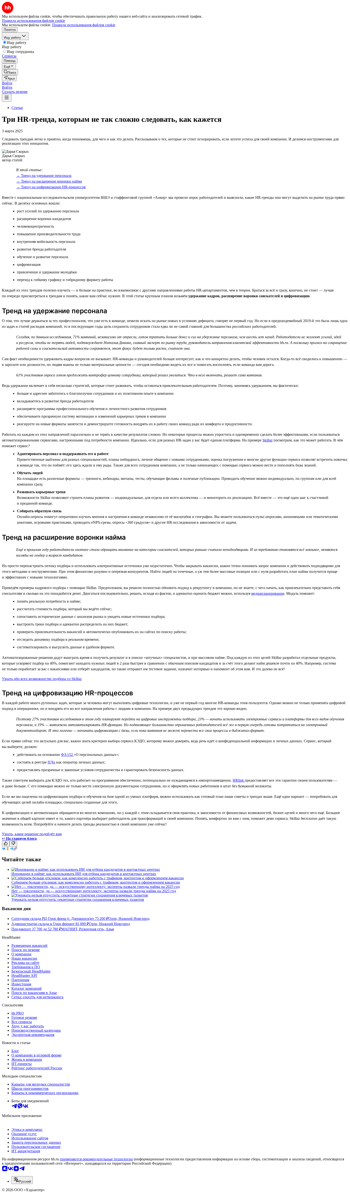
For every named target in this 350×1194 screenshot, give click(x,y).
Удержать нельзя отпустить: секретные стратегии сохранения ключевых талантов (77, 899)
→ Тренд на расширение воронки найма (49, 181)
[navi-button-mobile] (6, 98)
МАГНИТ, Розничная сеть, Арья (87, 929)
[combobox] (22, 1180)
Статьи (17, 108)
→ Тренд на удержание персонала (43, 176)
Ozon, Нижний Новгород (129, 919)
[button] (7, 83)
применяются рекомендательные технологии (96, 1159)
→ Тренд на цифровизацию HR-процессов (51, 187)
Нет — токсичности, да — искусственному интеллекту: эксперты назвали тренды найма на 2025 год (93, 891)
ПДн (51, 762)
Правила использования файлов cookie (83, 25)
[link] (10, 72)
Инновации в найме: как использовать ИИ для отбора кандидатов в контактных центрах (83, 874)
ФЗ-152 (67, 755)
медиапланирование (267, 593)
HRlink (239, 780)
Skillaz (267, 440)
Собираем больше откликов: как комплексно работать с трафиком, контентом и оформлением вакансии (95, 882)
